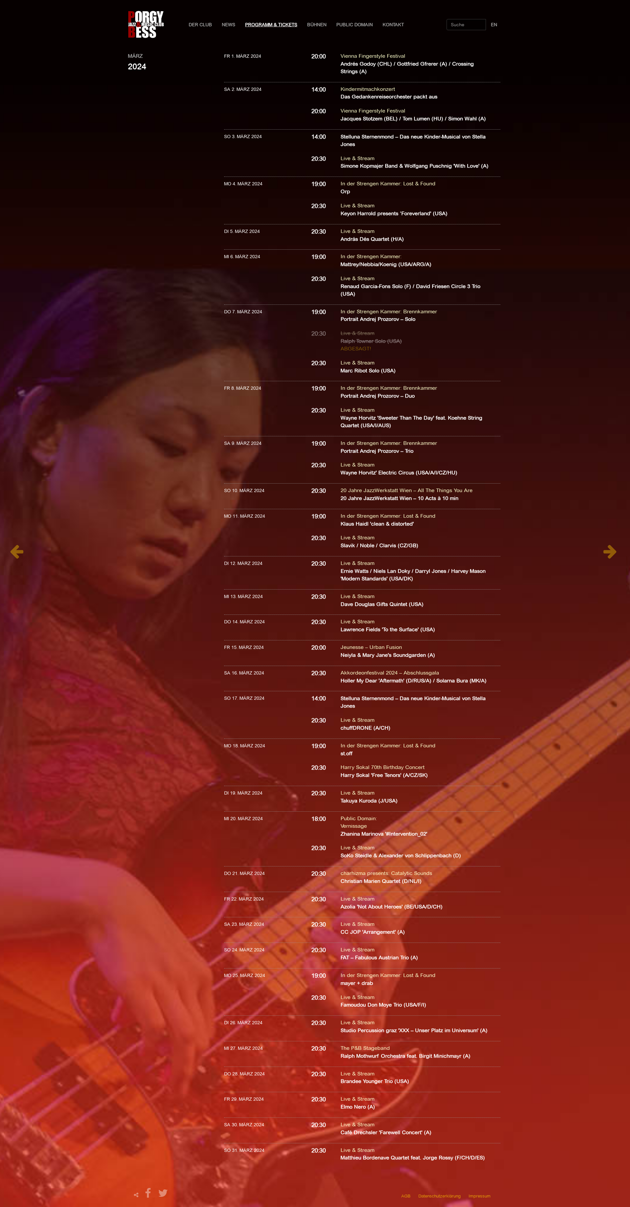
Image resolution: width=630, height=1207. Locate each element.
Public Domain (354, 25)
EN (494, 25)
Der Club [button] (200, 25)
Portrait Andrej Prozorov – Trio (377, 451)
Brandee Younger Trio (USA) (375, 1081)
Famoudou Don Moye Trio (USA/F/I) (383, 1005)
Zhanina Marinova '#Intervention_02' (384, 834)
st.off (346, 753)
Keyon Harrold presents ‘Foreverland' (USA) (394, 213)
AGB (405, 1195)
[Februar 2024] (16, 555)
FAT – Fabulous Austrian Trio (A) (379, 957)
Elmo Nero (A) (358, 1107)
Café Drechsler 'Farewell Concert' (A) (386, 1132)
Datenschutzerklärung (439, 1195)
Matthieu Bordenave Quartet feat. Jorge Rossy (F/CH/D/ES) (413, 1158)
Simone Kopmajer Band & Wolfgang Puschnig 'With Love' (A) (415, 166)
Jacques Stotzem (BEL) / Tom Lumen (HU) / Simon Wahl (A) (413, 118)
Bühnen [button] (316, 25)
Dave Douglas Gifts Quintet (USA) (382, 604)
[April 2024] (610, 555)
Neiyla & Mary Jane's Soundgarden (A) (388, 655)
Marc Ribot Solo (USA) (368, 370)
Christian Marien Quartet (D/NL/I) (381, 881)
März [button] (135, 56)
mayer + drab (357, 983)
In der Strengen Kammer (370, 183)
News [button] (228, 25)
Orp (345, 191)
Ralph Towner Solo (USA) (371, 341)
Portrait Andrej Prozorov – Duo (378, 396)
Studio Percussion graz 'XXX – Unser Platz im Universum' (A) (414, 1030)
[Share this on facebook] (149, 1195)
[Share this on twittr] (163, 1195)
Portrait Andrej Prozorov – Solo (378, 319)
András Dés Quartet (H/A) (372, 239)
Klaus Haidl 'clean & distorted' (377, 524)
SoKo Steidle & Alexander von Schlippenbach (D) (401, 855)
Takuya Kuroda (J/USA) (369, 801)
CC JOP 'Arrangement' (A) (373, 932)
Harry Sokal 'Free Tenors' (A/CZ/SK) (384, 775)
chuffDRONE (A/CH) (365, 728)
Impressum (480, 1195)
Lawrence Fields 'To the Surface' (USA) (388, 629)
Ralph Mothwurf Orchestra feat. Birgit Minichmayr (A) (406, 1056)
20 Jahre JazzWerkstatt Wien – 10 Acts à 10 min (399, 498)
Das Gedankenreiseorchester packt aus (389, 97)
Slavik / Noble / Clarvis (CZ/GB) (379, 545)
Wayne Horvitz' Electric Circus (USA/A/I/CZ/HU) (399, 472)
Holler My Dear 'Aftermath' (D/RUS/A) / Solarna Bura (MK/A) (414, 680)
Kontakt (393, 25)
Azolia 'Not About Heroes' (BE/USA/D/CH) (392, 907)
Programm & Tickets (271, 25)
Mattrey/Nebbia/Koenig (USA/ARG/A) (386, 264)
